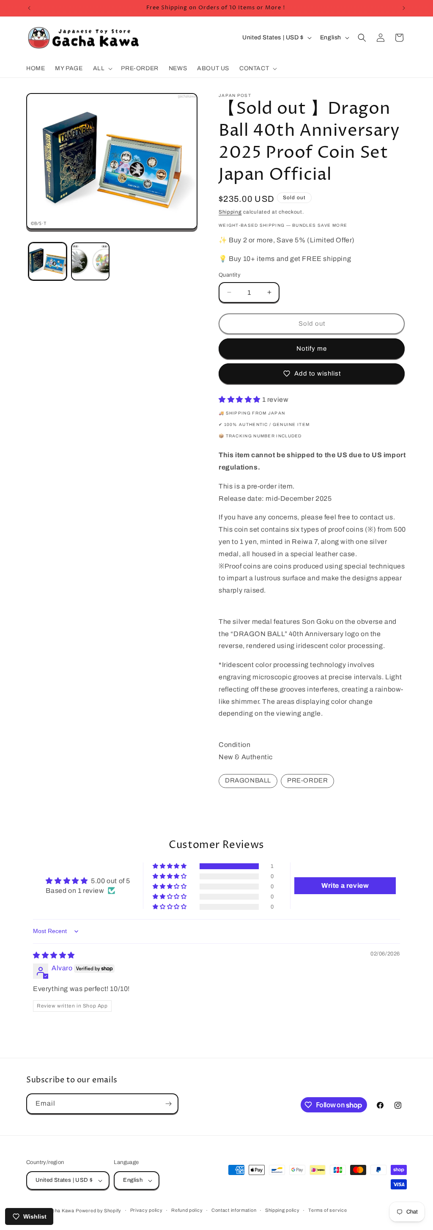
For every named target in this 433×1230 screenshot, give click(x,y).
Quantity (230, 275)
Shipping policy (282, 1210)
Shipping (230, 212)
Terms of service (327, 1210)
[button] (102, 68)
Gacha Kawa (59, 1210)
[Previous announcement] (29, 8)
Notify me (311, 348)
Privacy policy (146, 1210)
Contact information (233, 1210)
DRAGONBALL (248, 780)
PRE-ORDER (307, 780)
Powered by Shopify (98, 1210)
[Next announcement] (404, 8)
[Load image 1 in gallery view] (47, 261)
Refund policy (187, 1210)
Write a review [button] (345, 885)
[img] (54, 955)
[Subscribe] (168, 1103)
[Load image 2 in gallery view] (90, 261)
